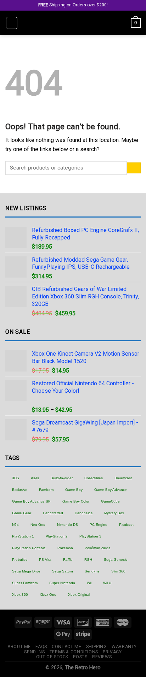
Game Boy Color (75, 501)
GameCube (110, 501)
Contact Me (66, 646)
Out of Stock (52, 656)
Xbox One (48, 594)
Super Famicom (25, 583)
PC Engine (98, 525)
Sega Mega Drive (26, 571)
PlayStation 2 (57, 536)
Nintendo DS (67, 525)
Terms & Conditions (74, 651)
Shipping (96, 646)
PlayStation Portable (29, 548)
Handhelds (83, 513)
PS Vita (45, 560)
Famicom (46, 490)
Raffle (68, 560)
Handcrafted (53, 513)
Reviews (102, 656)
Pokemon (65, 548)
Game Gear (21, 513)
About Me (19, 646)
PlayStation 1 (23, 536)
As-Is (35, 478)
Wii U (107, 583)
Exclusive (19, 490)
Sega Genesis (115, 560)
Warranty (124, 646)
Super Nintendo (62, 583)
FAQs (41, 646)
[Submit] (134, 167)
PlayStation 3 (90, 536)
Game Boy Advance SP (31, 501)
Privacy (112, 651)
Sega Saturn (62, 571)
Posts (80, 656)
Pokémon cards (97, 548)
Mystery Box (114, 513)
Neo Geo (37, 525)
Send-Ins (92, 571)
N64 (15, 525)
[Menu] (11, 23)
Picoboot (126, 525)
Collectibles (93, 478)
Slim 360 (118, 571)
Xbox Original (79, 594)
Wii (89, 583)
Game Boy (74, 490)
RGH (88, 560)
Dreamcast (123, 478)
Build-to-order (62, 478)
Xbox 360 (20, 594)
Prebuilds (19, 560)
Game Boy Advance (110, 490)
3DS (15, 478)
